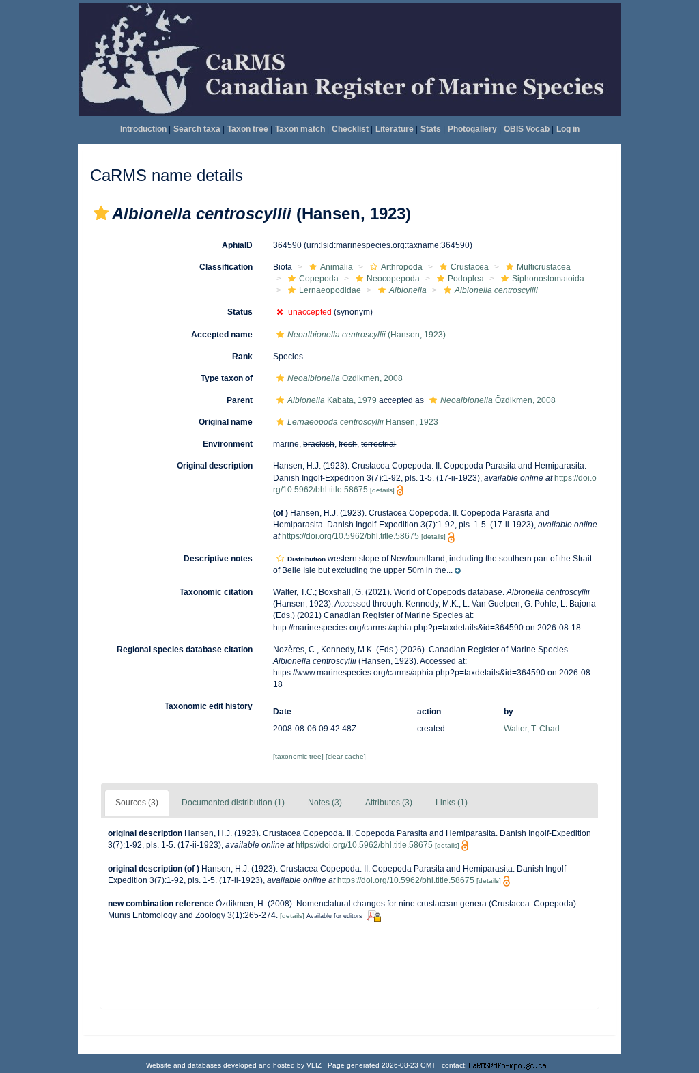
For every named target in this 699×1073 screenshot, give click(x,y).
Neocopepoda (393, 278)
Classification (226, 267)
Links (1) (452, 802)
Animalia (336, 267)
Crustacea (470, 267)
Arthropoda (402, 267)
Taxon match (300, 129)
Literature (394, 129)
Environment (228, 444)
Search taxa (196, 129)
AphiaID (237, 245)
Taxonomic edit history (209, 706)
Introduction (143, 129)
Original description (215, 466)
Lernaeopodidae (330, 290)
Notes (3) (325, 802)
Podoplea (466, 278)
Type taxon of (227, 378)
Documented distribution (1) (233, 802)
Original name (226, 422)
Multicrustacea (544, 267)
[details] (382, 490)
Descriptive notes (218, 558)
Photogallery (472, 129)
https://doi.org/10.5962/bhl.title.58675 (350, 536)
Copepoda (319, 278)
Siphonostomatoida (548, 278)
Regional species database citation (185, 649)
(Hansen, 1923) (366, 334)
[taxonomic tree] (299, 756)
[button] (101, 213)
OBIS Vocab (527, 129)
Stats (430, 129)
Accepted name (222, 334)
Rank (242, 356)
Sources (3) (136, 802)
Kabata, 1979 (332, 400)
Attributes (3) (388, 802)
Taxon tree (247, 129)
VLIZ (314, 1065)
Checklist (350, 129)
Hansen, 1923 (362, 422)
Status (240, 312)
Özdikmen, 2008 (345, 378)
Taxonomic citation (216, 592)
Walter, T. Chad (532, 729)
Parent (240, 400)
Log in (568, 129)
